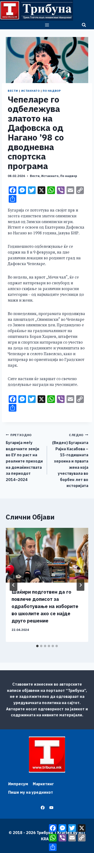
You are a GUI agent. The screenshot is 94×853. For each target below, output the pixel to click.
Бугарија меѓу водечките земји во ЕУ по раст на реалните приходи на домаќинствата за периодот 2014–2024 (24, 457)
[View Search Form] (84, 25)
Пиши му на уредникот (30, 792)
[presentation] (47, 555)
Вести (13, 90)
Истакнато (30, 90)
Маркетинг (43, 783)
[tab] (37, 646)
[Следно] (80, 585)
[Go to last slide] (13, 585)
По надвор (52, 90)
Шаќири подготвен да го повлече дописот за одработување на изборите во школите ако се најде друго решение (45, 606)
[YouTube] (51, 807)
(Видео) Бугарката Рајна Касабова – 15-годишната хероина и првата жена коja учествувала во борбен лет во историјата (70, 460)
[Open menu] (47, 25)
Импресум (18, 783)
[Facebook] (43, 807)
